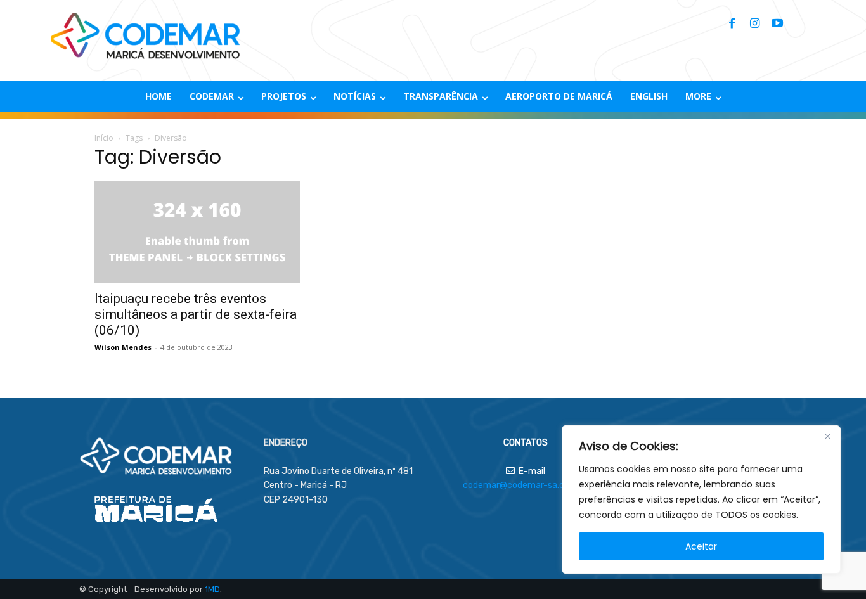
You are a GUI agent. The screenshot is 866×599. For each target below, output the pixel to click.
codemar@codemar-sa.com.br (525, 485)
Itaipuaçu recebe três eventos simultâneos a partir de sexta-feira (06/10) (195, 314)
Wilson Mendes (123, 347)
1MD (212, 589)
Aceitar (701, 546)
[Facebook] (731, 24)
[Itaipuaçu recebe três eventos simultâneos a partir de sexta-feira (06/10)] (197, 232)
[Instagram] (754, 24)
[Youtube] (777, 24)
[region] (701, 499)
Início (103, 137)
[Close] (827, 436)
